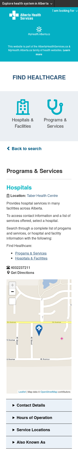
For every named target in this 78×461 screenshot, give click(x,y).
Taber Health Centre (42, 195)
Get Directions (22, 272)
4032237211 (20, 267)
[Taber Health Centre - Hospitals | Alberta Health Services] (39, 330)
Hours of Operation (34, 417)
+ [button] (12, 285)
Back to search (26, 148)
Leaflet (22, 391)
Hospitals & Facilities (31, 258)
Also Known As (31, 442)
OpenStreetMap (49, 391)
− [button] (12, 291)
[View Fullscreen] (12, 301)
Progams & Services (31, 253)
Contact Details (31, 405)
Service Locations (33, 430)
